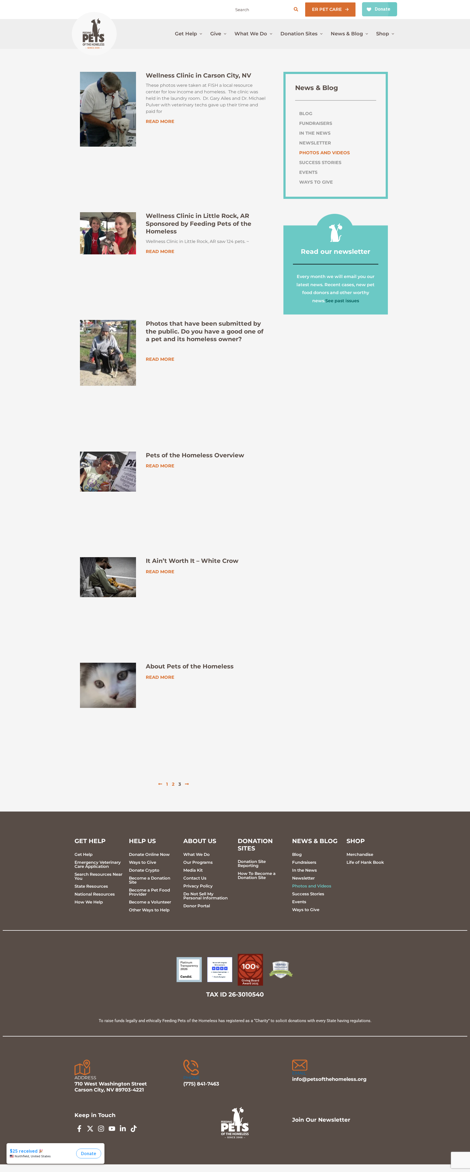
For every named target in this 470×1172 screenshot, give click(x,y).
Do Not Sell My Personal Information (205, 895)
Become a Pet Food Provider (149, 892)
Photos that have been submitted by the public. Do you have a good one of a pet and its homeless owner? (205, 331)
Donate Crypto (144, 870)
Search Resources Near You (98, 876)
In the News (314, 133)
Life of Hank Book (365, 862)
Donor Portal (196, 905)
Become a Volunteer (150, 902)
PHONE (191, 1077)
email (299, 1073)
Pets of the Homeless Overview (195, 455)
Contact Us (194, 878)
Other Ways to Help (149, 909)
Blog (305, 113)
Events (308, 172)
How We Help (89, 902)
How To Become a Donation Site (257, 875)
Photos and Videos (324, 152)
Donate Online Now (149, 854)
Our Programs (198, 862)
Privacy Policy (198, 886)
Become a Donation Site (149, 880)
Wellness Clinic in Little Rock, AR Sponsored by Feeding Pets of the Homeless (198, 223)
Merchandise (360, 854)
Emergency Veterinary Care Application (98, 864)
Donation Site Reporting (252, 863)
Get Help (83, 854)
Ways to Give (316, 182)
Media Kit (193, 870)
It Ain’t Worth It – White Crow (192, 561)
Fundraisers (315, 123)
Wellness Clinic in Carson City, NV (198, 75)
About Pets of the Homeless (190, 666)
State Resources (91, 886)
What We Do (196, 854)
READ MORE (160, 121)
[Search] (296, 10)
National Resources (95, 894)
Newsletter (315, 143)
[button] (330, 9)
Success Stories (320, 162)
